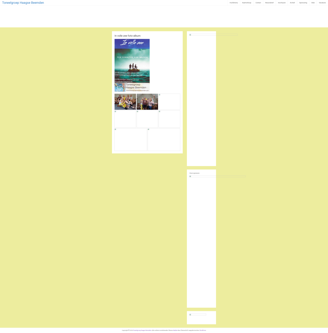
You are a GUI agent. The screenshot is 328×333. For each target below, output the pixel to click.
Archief (292, 3)
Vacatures (322, 3)
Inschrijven (282, 3)
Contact (258, 3)
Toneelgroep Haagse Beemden (23, 3)
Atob (313, 3)
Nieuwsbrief (269, 3)
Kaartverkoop (246, 3)
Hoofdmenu (234, 3)
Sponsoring (303, 3)
